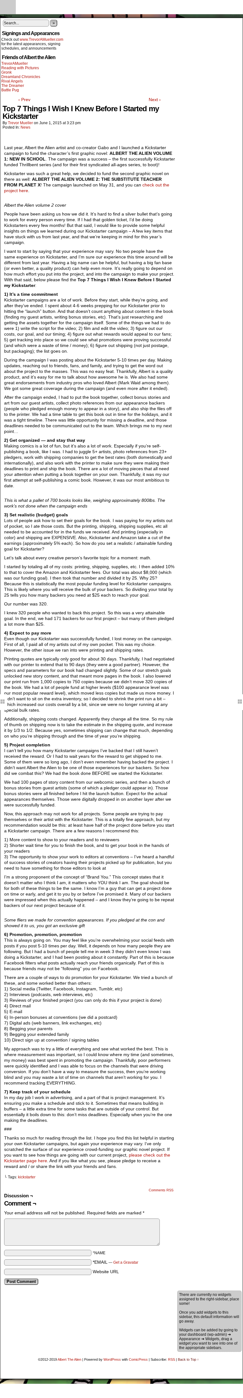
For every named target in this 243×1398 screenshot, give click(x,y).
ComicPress (138, 1359)
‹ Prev (24, 99)
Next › (155, 99)
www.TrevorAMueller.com (41, 39)
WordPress (112, 1359)
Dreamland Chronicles (20, 77)
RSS (171, 1359)
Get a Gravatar (125, 1262)
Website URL (106, 1271)
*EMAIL (115, 1262)
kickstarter (26, 1177)
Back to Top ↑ (188, 1359)
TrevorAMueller (14, 63)
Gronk (6, 72)
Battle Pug (10, 90)
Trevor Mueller (20, 123)
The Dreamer (12, 85)
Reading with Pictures (20, 68)
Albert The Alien (69, 1359)
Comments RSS (161, 1190)
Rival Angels (12, 81)
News (25, 127)
